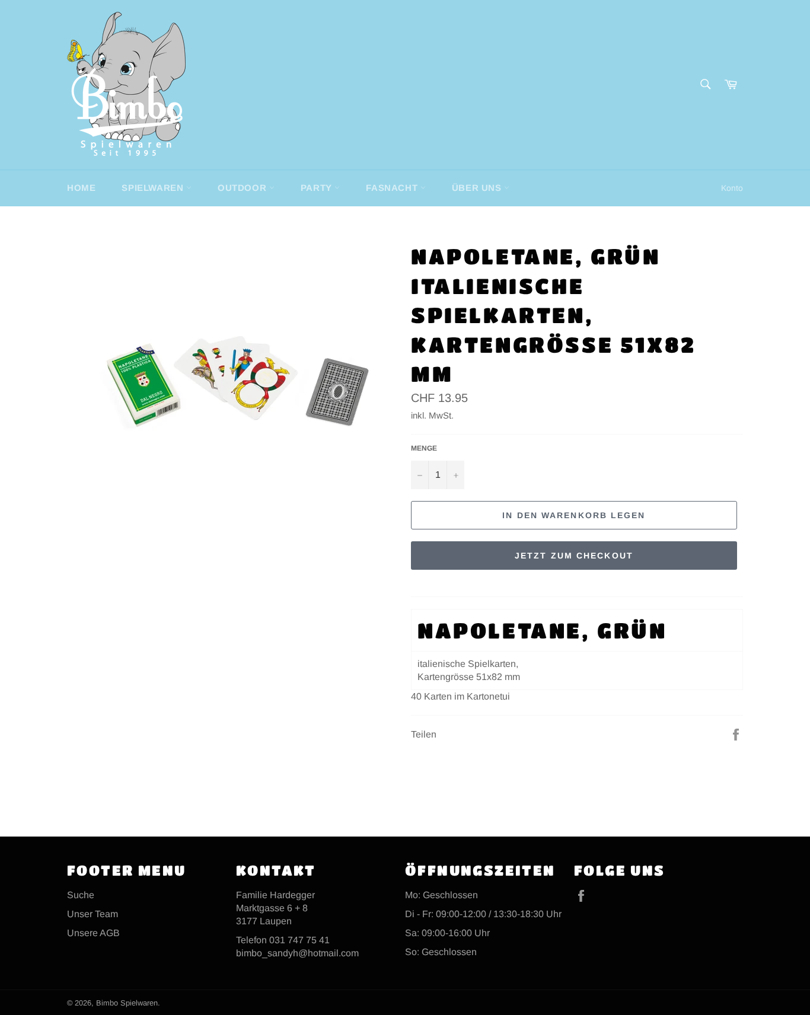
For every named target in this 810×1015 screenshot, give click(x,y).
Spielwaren (154, 188)
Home (81, 188)
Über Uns (478, 188)
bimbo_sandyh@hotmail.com (297, 953)
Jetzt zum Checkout (574, 555)
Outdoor (243, 188)
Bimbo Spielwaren (127, 1002)
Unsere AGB (93, 933)
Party (318, 188)
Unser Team (92, 914)
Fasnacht (393, 188)
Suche (80, 895)
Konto (732, 188)
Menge (424, 448)
